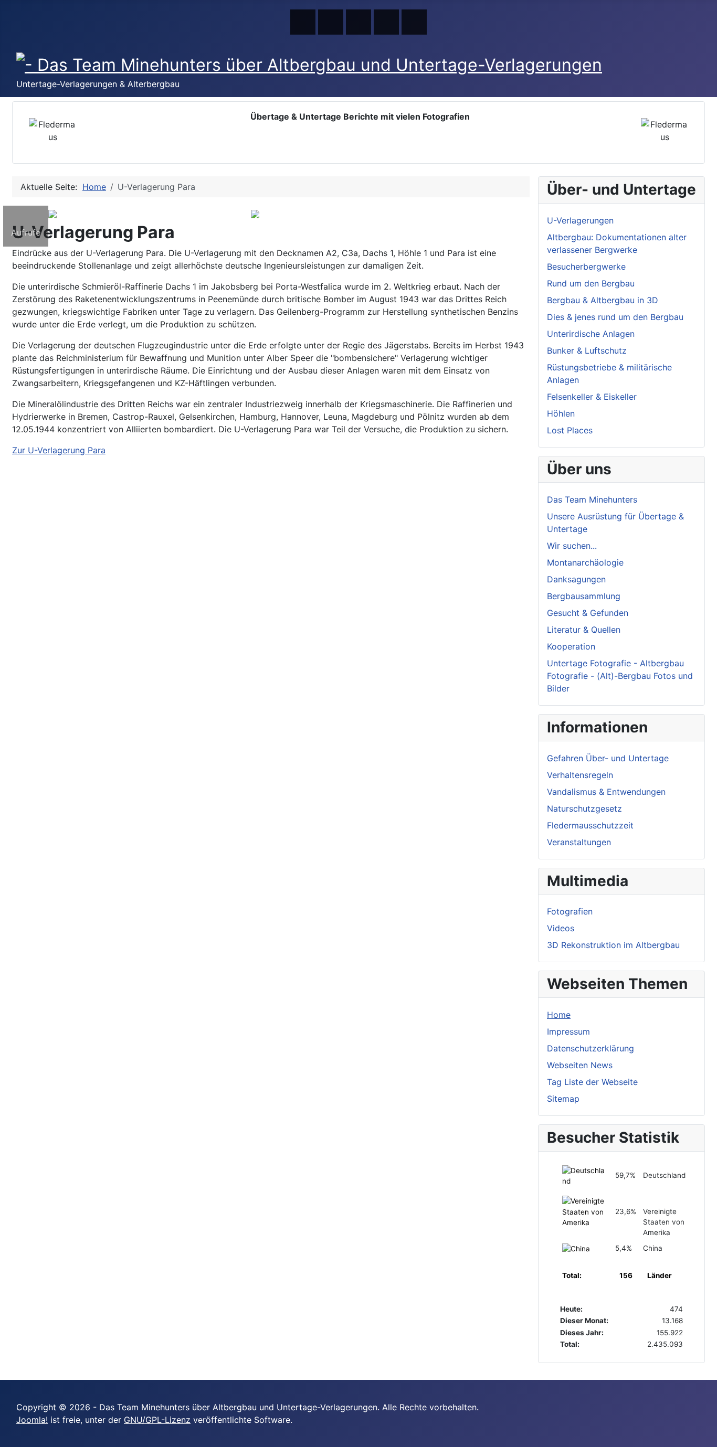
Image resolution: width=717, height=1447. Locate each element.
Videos (560, 928)
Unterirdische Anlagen (591, 333)
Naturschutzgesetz (584, 808)
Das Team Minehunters (592, 499)
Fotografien (570, 911)
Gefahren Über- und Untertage (608, 758)
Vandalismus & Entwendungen (606, 791)
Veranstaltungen (579, 842)
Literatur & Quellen (583, 629)
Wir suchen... (572, 545)
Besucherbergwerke (586, 266)
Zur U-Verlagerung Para (59, 450)
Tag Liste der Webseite (592, 1082)
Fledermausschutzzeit (590, 825)
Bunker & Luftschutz (587, 350)
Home (559, 1014)
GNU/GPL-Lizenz (157, 1419)
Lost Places (570, 430)
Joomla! (32, 1419)
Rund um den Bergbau (591, 283)
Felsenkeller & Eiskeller (592, 396)
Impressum (568, 1031)
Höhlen (561, 413)
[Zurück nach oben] (704, 1434)
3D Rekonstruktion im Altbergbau (613, 945)
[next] (41, 198)
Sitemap (563, 1098)
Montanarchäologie (585, 562)
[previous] (18, 198)
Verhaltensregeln (580, 775)
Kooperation (571, 646)
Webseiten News (580, 1065)
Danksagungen (576, 579)
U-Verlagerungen (580, 220)
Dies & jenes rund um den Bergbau (615, 317)
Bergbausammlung (583, 596)
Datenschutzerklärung (590, 1048)
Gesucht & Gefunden (587, 613)
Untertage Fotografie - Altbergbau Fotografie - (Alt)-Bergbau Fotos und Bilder (620, 676)
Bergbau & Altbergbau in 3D (602, 300)
